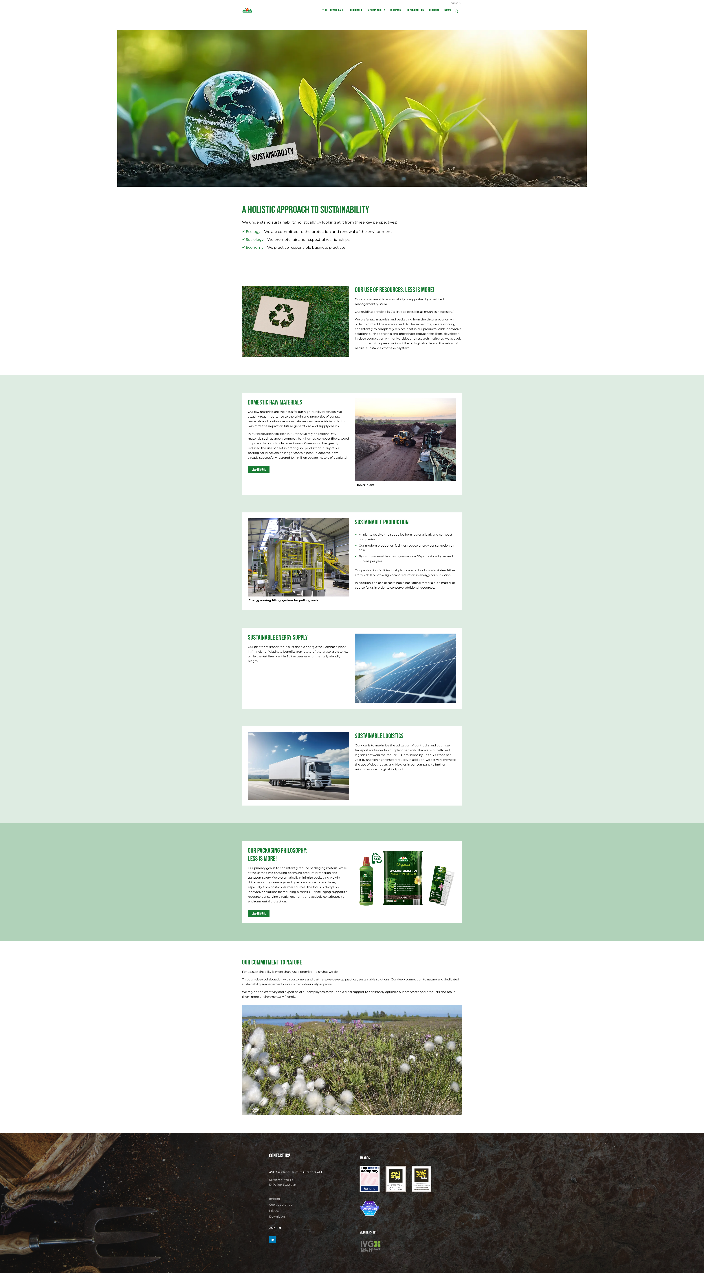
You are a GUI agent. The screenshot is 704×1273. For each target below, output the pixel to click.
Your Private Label (333, 10)
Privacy (274, 1210)
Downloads (277, 1216)
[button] (272, 1239)
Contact (434, 10)
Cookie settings (280, 1204)
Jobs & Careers (415, 10)
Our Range (356, 10)
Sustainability (376, 10)
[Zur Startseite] (247, 10)
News (447, 10)
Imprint (274, 1199)
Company (395, 10)
